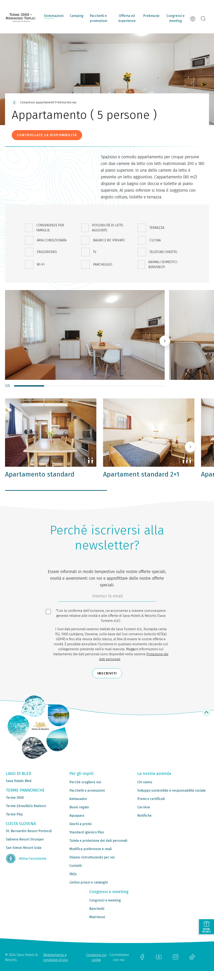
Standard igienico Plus (86, 832)
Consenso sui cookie (96, 957)
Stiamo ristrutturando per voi (92, 857)
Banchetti (96, 909)
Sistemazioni (54, 16)
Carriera (143, 807)
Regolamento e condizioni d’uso (55, 957)
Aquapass (76, 816)
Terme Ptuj (14, 814)
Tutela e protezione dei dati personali (98, 841)
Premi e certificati (151, 799)
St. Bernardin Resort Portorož (29, 831)
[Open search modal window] (203, 18)
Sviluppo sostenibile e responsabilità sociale (171, 790)
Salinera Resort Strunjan (25, 839)
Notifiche (144, 816)
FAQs (73, 874)
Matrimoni (97, 917)
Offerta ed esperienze (127, 18)
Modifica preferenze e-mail (90, 849)
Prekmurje (151, 16)
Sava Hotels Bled (19, 781)
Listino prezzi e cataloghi (88, 882)
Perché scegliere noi (85, 782)
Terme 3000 (15, 798)
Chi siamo (144, 782)
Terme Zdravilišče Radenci (26, 806)
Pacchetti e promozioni (98, 18)
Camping (76, 16)
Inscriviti (107, 673)
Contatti (75, 866)
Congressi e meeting (176, 18)
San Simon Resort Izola (23, 848)
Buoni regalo (79, 807)
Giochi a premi (80, 824)
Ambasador (78, 799)
